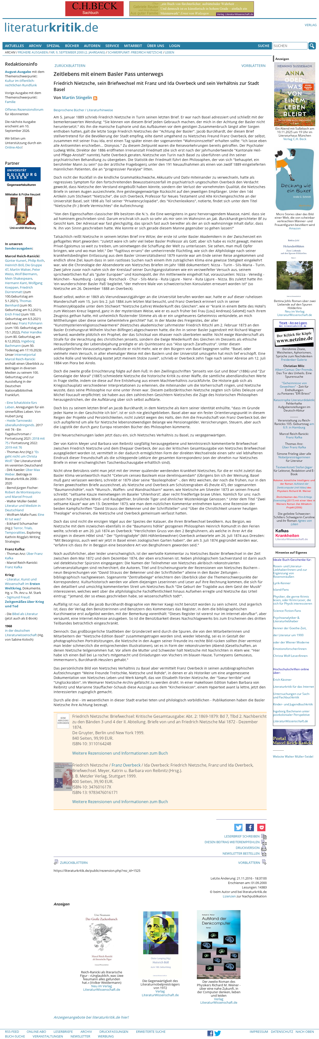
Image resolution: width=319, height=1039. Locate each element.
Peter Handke (31, 332)
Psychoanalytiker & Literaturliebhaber (286, 619)
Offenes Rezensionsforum (24, 109)
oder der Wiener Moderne (291, 642)
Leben (169, 52)
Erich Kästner (282, 679)
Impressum (259, 1031)
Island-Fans (281, 589)
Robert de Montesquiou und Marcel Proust (23, 494)
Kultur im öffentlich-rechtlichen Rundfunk (21, 82)
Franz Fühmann (30, 323)
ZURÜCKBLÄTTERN (69, 65)
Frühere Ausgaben (33, 52)
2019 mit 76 (13, 447)
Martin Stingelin (77, 97)
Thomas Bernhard (18, 303)
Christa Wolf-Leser (286, 656)
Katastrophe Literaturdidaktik (294, 400)
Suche (263, 45)
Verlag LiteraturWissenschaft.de (160, 993)
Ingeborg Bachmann (20, 343)
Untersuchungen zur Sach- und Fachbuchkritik (291, 695)
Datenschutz (282, 1031)
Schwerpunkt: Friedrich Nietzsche (135, 52)
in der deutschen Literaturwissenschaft (21, 632)
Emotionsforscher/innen (290, 649)
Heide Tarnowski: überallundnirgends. (20, 422)
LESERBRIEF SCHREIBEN (242, 836)
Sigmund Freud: (24, 601)
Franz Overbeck (126, 765)
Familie (10, 102)
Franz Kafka (13, 567)
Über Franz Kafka (294, 447)
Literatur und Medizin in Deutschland (23, 507)
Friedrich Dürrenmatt (19, 289)
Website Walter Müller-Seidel (293, 756)
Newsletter (80, 1036)
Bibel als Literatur (25, 614)
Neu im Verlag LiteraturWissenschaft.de (101, 988)
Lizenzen (229, 896)
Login (174, 45)
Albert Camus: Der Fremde (293, 369)
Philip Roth (36, 260)
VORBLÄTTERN (254, 65)
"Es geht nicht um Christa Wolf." (22, 456)
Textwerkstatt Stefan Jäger (294, 467)
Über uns (155, 45)
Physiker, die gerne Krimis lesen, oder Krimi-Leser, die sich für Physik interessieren (292, 599)
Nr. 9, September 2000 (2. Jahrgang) (77, 52)
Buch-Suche (15, 1036)
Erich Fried (12, 314)
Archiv (35, 45)
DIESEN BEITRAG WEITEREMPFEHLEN (232, 842)
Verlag (311, 25)
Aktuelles (14, 45)
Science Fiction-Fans (287, 611)
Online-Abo (13, 147)
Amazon (295, 228)
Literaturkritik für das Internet (293, 686)
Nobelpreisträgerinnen (294, 457)
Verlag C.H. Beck (294, 139)
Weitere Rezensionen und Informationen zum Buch (120, 753)
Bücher (72, 45)
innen (304, 656)
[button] (238, 827)
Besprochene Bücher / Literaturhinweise (83, 110)
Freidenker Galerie (294, 360)
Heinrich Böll (14, 265)
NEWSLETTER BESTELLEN (241, 853)
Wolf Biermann (26, 274)
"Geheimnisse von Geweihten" (293, 384)
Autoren (92, 45)
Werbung (106, 1036)
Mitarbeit (133, 45)
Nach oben (305, 1031)
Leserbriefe (63, 1031)
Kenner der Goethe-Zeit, (290, 628)
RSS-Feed (12, 1031)
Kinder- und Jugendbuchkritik (293, 704)
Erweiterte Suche (150, 1031)
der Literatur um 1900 (288, 635)
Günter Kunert (15, 260)
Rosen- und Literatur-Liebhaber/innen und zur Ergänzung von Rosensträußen (290, 571)
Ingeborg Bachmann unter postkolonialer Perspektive (291, 713)
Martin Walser (20, 269)
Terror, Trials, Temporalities (19, 530)
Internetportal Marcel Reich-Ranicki (20, 356)
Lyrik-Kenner (282, 583)
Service (112, 45)
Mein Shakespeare (18, 278)
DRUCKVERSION (248, 847)
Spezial (53, 45)
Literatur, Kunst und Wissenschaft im (22, 583)
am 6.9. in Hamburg (298, 425)
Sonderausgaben (18, 248)
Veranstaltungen (48, 1036)
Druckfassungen (113, 1031)
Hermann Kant (16, 283)
